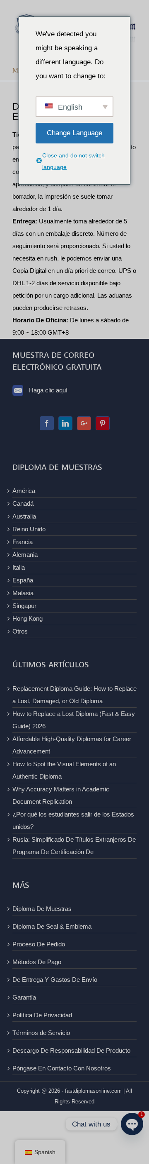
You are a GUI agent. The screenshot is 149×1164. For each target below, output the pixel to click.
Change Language (74, 133)
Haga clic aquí (48, 390)
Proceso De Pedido (38, 944)
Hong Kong (27, 618)
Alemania (25, 554)
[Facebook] (47, 423)
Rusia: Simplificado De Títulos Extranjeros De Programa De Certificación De (74, 845)
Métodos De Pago (36, 961)
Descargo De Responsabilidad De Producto (71, 1050)
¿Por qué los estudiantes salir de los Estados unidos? (73, 820)
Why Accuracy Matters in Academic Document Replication (60, 795)
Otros (20, 631)
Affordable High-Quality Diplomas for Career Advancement (71, 745)
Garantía (24, 997)
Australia (24, 516)
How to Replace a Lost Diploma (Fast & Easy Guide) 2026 (73, 720)
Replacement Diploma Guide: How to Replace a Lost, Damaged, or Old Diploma (74, 694)
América (23, 490)
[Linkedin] (65, 423)
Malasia (23, 592)
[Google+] (84, 423)
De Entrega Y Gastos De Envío (54, 979)
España (22, 580)
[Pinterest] (103, 423)
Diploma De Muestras (42, 908)
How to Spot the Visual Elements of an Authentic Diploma (64, 770)
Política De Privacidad (42, 1014)
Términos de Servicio (41, 1032)
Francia (22, 541)
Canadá (23, 503)
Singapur (24, 605)
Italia (18, 567)
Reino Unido (29, 529)
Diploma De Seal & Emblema (51, 926)
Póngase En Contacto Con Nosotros (61, 1068)
